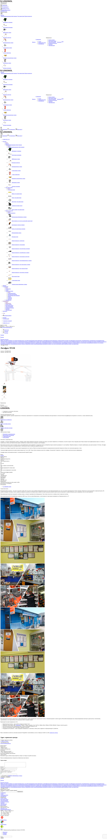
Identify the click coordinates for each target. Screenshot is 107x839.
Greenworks (18, 725)
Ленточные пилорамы (7, 341)
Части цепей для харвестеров (72, 343)
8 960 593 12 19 (3, 11)
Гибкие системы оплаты (5, 423)
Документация (3, 803)
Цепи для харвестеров (15, 340)
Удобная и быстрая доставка (6, 427)
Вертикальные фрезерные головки (53, 340)
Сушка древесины (42, 341)
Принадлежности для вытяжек (9, 343)
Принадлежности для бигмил (71, 342)
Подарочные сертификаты (6, 419)
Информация (8, 303)
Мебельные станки (35, 341)
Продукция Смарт (32, 343)
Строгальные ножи (95, 341)
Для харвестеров (11, 189)
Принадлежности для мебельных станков (36, 342)
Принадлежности (11, 212)
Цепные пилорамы (96, 340)
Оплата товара (3, 798)
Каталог (7, 143)
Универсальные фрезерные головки (38, 340)
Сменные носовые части (66, 340)
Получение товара (4, 799)
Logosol (2, 455)
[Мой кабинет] (1, 127)
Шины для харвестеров (5, 340)
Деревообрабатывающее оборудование (16, 147)
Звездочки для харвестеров (25, 340)
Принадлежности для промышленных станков (55, 342)
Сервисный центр (12, 293)
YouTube (6, 332)
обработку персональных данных (15, 775)
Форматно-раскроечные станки (77, 340)
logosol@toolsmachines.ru (7, 327)
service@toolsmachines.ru (5, 743)
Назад (6, 142)
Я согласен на (12, 775)
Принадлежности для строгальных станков (18, 342)
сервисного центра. (54, 732)
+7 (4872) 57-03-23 (4, 741)
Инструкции (3, 805)
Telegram (6, 331)
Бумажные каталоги (4, 801)
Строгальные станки (16, 341)
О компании (3, 792)
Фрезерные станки (88, 340)
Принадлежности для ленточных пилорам (82, 341)
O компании (8, 288)
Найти (2, 837)
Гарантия (2, 802)
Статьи (1, 793)
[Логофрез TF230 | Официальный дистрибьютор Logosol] (15, 381)
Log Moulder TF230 (7, 486)
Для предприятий (4, 800)
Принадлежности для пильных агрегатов (64, 341)
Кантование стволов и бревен (22, 343)
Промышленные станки (26, 341)
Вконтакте (6, 329)
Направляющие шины (41, 343)
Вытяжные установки (51, 341)
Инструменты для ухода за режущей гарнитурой (56, 343)
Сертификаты (3, 796)
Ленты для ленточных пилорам (83, 342)
